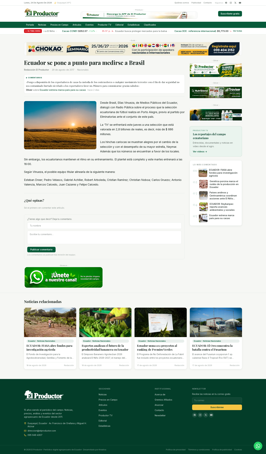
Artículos (77, 25)
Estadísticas (134, 25)
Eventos (90, 25)
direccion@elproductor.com (42, 430)
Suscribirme (217, 407)
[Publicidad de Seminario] (133, 48)
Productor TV (104, 25)
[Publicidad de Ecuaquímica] (216, 114)
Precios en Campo (59, 25)
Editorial (119, 25)
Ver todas (237, 31)
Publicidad (196, 3)
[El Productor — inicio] (42, 13)
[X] (235, 3)
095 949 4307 (35, 435)
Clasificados (150, 25)
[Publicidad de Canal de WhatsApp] (63, 277)
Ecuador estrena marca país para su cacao (63, 90)
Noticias (42, 25)
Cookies (238, 449)
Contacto (208, 3)
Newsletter (160, 415)
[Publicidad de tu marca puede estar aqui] (216, 70)
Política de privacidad (175, 449)
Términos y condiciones (199, 449)
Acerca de (160, 394)
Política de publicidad (222, 449)
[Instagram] (231, 3)
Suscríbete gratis (230, 13)
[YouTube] (240, 3)
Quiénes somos (182, 3)
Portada (30, 25)
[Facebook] (226, 3)
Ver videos (200, 151)
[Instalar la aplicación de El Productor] (139, 15)
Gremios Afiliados (163, 399)
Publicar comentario (41, 249)
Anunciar (159, 405)
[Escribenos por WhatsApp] (258, 446)
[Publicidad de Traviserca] (216, 92)
